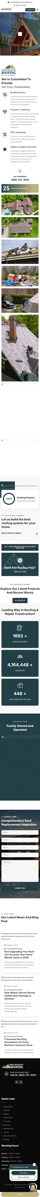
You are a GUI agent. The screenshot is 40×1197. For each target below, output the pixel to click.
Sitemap (6, 1139)
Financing (7, 1121)
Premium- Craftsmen (20, 110)
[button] (20, 533)
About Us (7, 1125)
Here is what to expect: (11, 533)
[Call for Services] (20, 171)
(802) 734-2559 (21, 5)
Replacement (8, 1107)
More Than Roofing (10, 1136)
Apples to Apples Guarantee (23, 147)
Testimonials (8, 1117)
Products (7, 1110)
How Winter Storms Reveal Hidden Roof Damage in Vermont (19, 995)
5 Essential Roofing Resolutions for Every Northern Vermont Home (18, 1042)
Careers (6, 1132)
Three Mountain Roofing (14, 949)
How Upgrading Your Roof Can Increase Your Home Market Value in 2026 (19, 954)
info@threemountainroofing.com (21, 2)
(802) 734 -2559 (20, 179)
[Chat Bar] (20, 1194)
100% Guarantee (18, 132)
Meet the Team (9, 1128)
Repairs (6, 1114)
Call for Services (20, 176)
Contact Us (30, 10)
